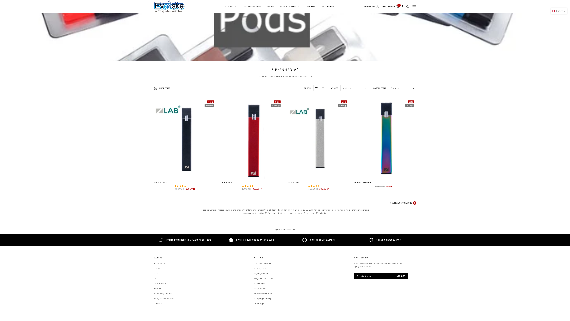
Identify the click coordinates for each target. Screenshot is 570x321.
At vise (334, 88)
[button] (181, 186)
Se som (307, 88)
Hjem (277, 229)
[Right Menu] (414, 6)
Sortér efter (379, 88)
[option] (184, 240)
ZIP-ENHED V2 (289, 229)
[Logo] (176, 6)
